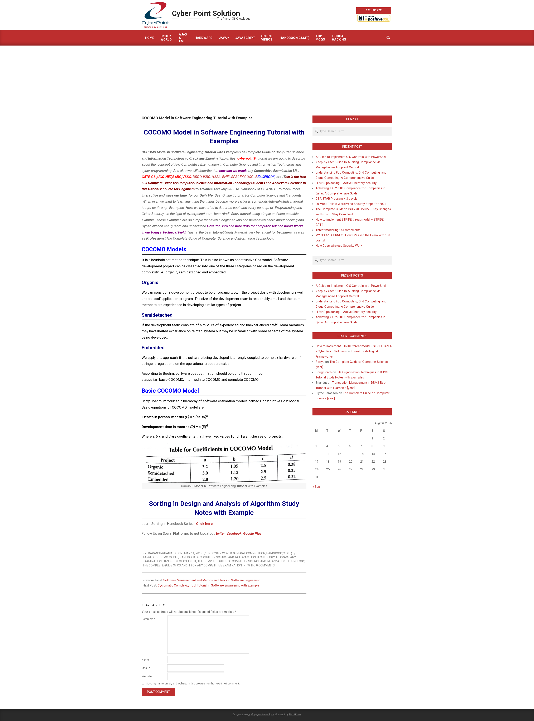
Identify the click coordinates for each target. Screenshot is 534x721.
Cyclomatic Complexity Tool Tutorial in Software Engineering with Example (208, 585)
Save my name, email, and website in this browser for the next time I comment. (193, 683)
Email (146, 667)
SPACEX (237, 177)
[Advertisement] (267, 77)
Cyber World (222, 553)
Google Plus (252, 533)
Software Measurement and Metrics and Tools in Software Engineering (211, 580)
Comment (148, 619)
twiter (220, 533)
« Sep (316, 487)
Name (146, 659)
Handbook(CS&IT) (279, 553)
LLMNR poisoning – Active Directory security (346, 183)
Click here (205, 524)
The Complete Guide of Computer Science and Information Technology (251, 561)
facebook (234, 533)
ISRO (206, 177)
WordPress (295, 714)
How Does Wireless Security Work (339, 246)
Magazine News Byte (262, 714)
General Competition (249, 553)
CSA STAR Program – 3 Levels (337, 199)
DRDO (197, 177)
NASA (216, 177)
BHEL (226, 177)
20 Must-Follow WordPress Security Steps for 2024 (351, 204)
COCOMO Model (167, 557)
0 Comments (265, 565)
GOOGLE (250, 177)
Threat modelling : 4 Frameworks (338, 230)
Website (147, 676)
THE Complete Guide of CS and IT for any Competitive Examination (192, 565)
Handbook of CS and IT (179, 561)
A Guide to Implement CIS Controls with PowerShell (351, 157)
